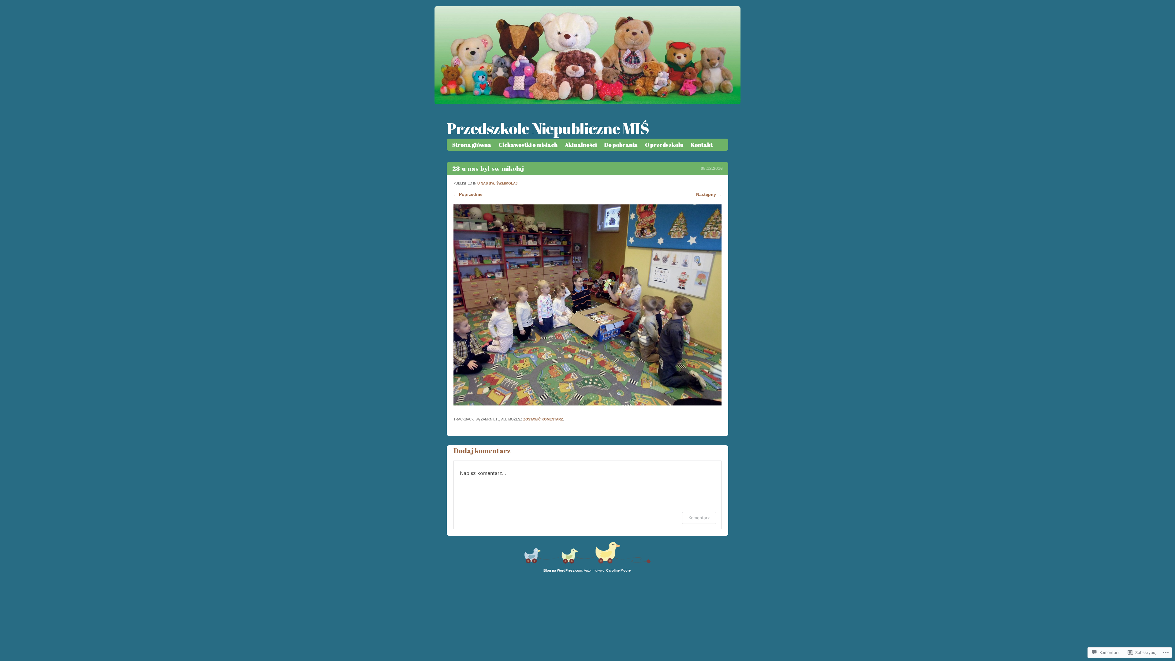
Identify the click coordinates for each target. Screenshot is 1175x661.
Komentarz (699, 517)
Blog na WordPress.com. (563, 570)
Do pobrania (621, 144)
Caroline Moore (618, 570)
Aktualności (581, 144)
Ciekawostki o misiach (528, 144)
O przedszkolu (664, 144)
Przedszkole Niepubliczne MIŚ (548, 128)
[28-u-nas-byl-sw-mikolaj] (587, 403)
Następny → (709, 194)
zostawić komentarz (543, 419)
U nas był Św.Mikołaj (497, 183)
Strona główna (471, 144)
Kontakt (702, 144)
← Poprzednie (468, 194)
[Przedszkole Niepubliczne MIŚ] (587, 102)
